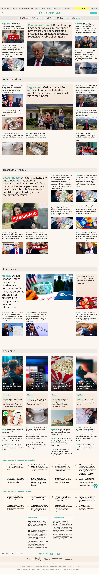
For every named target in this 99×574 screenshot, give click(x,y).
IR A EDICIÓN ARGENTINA (81, 8)
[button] (95, 486)
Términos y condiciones (55, 566)
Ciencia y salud (56, 8)
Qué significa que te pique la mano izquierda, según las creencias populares (39, 497)
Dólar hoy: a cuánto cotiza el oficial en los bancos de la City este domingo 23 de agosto (15, 507)
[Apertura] (30, 559)
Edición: (92, 8)
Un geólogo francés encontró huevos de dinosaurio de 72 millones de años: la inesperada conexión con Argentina (63, 508)
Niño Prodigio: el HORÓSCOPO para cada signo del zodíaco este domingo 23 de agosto (15, 467)
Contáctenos (43, 563)
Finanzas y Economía (14, 169)
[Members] (68, 559)
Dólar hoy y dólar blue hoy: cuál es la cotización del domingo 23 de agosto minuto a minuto (63, 498)
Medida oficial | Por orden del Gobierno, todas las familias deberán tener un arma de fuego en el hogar (63, 480)
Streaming (42, 8)
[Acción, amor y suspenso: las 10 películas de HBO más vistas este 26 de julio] (37, 373)
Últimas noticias (6, 8)
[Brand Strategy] (38, 559)
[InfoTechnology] (57, 559)
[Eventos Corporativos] (46, 559)
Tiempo (48, 8)
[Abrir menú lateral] (2, 13)
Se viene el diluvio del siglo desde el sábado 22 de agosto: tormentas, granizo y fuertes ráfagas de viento (15, 480)
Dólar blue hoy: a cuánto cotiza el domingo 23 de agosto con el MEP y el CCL (87, 507)
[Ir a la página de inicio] (49, 13)
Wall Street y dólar (17, 8)
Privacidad (65, 566)
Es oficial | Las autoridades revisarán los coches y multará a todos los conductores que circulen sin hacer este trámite (63, 467)
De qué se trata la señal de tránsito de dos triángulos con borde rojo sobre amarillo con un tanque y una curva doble (39, 467)
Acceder (94, 13)
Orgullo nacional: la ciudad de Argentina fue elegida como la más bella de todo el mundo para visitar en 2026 (87, 498)
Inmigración (34, 8)
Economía (27, 8)
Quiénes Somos (55, 563)
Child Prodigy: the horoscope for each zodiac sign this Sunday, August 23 (15, 497)
